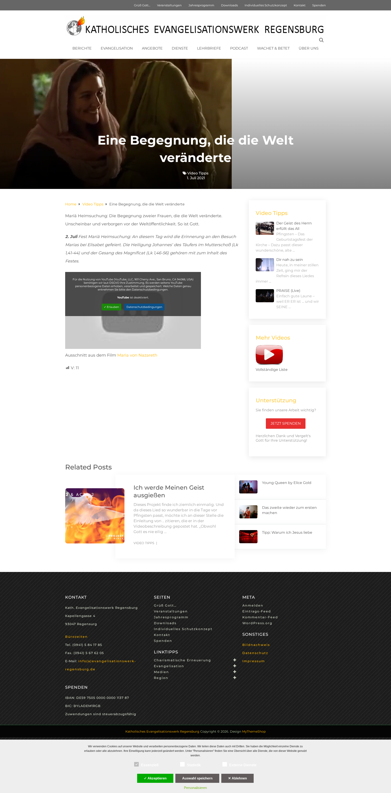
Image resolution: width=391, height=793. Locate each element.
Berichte (82, 48)
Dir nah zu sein (289, 259)
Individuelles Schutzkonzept (266, 5)
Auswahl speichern (197, 778)
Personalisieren (195, 788)
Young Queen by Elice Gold (286, 483)
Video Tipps (197, 173)
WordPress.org (257, 623)
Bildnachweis (256, 645)
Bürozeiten (76, 637)
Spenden (319, 5)
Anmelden (252, 605)
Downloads (229, 5)
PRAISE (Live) (288, 290)
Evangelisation (117, 48)
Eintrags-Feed (256, 611)
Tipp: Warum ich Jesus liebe (287, 532)
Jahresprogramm (201, 5)
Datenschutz (255, 653)
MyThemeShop (254, 731)
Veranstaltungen (169, 5)
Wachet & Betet (273, 48)
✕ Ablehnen (237, 778)
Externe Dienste (243, 765)
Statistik (194, 765)
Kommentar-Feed (260, 617)
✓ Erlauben (111, 307)
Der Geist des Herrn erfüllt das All (294, 226)
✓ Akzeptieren (155, 778)
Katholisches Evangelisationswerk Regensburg (162, 731)
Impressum (253, 661)
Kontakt (299, 5)
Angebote (152, 48)
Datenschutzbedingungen (144, 307)
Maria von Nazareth (137, 355)
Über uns (309, 48)
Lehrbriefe (209, 48)
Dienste (180, 48)
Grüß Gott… (142, 5)
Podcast (239, 48)
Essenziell (149, 765)
